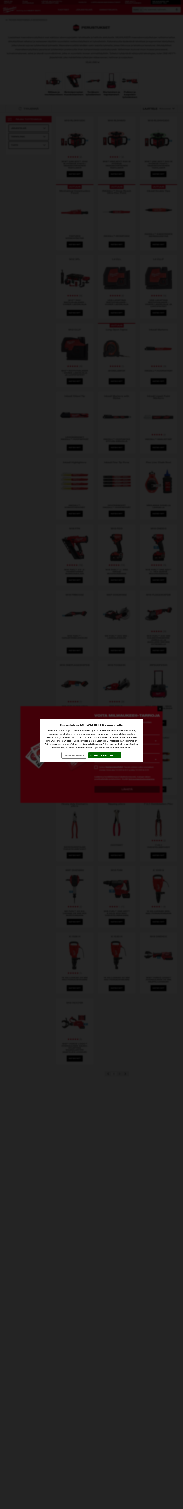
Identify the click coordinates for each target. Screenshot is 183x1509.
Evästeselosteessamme (56, 744)
